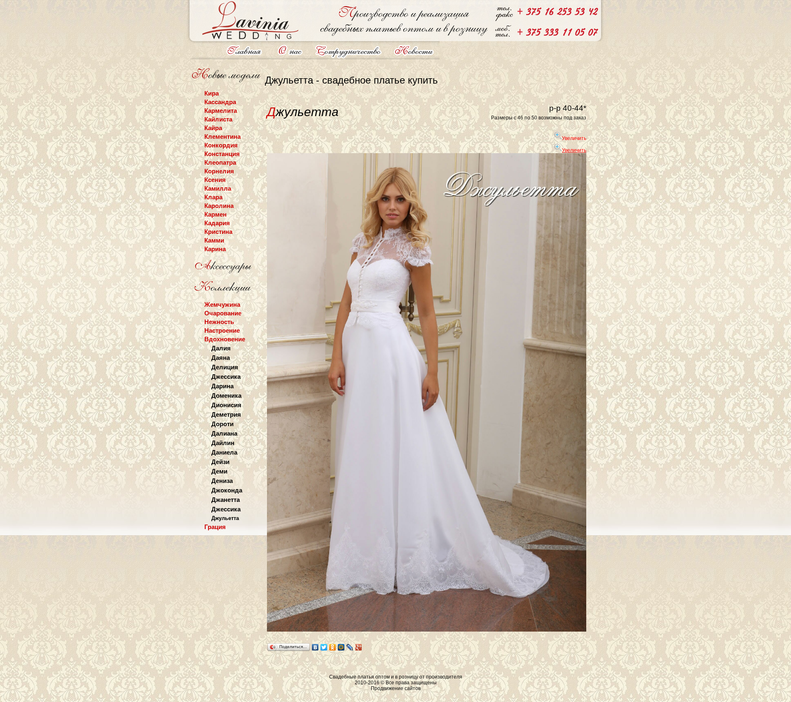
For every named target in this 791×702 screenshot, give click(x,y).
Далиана (224, 433)
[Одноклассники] (332, 647)
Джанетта (225, 499)
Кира (211, 93)
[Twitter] (324, 647)
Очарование (222, 313)
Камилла (217, 188)
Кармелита (220, 110)
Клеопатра (220, 162)
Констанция (222, 153)
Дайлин (222, 442)
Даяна (220, 357)
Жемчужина (222, 304)
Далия (221, 348)
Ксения (215, 179)
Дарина (222, 385)
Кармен (215, 214)
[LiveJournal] (350, 647)
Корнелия (219, 171)
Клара (213, 197)
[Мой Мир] (341, 647)
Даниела (224, 452)
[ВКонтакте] (315, 647)
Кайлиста (218, 119)
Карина (215, 248)
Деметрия (226, 414)
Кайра (213, 127)
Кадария (217, 222)
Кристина (218, 231)
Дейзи (220, 461)
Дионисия (226, 404)
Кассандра (220, 101)
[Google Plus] (358, 647)
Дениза (222, 480)
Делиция (224, 367)
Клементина (222, 136)
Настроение (222, 330)
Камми (214, 240)
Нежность (219, 321)
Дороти (222, 423)
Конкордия (221, 145)
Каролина (219, 205)
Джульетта (225, 518)
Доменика (226, 395)
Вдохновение (224, 339)
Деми (219, 471)
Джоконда (226, 490)
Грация (215, 526)
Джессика (226, 376)
